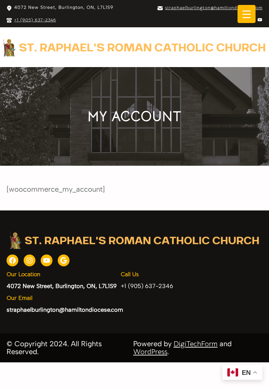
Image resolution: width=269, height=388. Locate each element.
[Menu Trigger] (247, 14)
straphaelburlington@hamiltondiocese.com (213, 8)
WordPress (150, 351)
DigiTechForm (195, 343)
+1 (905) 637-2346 (35, 20)
